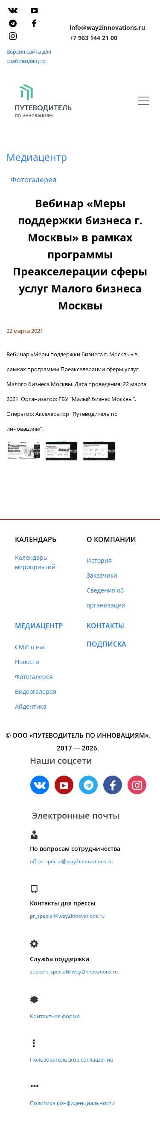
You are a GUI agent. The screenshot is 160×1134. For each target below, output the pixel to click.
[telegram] (12, 23)
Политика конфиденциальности (72, 1103)
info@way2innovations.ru (107, 27)
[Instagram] (12, 36)
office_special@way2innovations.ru (71, 861)
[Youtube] (34, 10)
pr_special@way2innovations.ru (67, 915)
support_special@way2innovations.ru (74, 971)
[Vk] (12, 10)
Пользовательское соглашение (71, 1059)
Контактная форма (55, 1016)
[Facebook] (34, 23)
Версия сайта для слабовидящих (28, 56)
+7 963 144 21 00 (93, 38)
